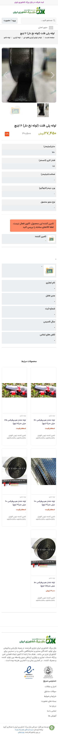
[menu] (51, 27)
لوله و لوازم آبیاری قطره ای (32, 37)
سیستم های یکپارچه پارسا (24, 729)
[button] (53, 75)
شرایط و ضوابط (50, 696)
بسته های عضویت (48, 701)
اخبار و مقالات (50, 686)
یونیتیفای (21, 732)
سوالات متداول (50, 691)
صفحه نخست (49, 37)
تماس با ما (51, 711)
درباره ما (53, 706)
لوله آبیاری (17, 37)
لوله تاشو (7, 37)
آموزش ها (52, 716)
